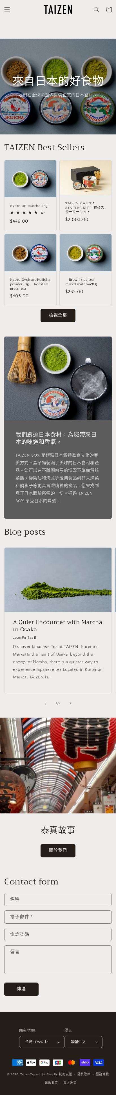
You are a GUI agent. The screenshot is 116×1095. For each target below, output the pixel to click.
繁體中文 (78, 1042)
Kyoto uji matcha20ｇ (29, 206)
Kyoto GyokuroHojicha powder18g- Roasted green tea (30, 284)
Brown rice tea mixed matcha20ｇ (81, 282)
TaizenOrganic (30, 1074)
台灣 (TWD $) (36, 1042)
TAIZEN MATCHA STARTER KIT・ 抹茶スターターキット (84, 207)
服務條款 (102, 1074)
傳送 (21, 988)
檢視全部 (58, 315)
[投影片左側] (45, 704)
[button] (7, 9)
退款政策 (51, 1083)
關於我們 (58, 850)
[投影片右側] (70, 704)
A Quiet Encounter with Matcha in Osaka (57, 626)
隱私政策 (84, 1074)
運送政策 (70, 1083)
